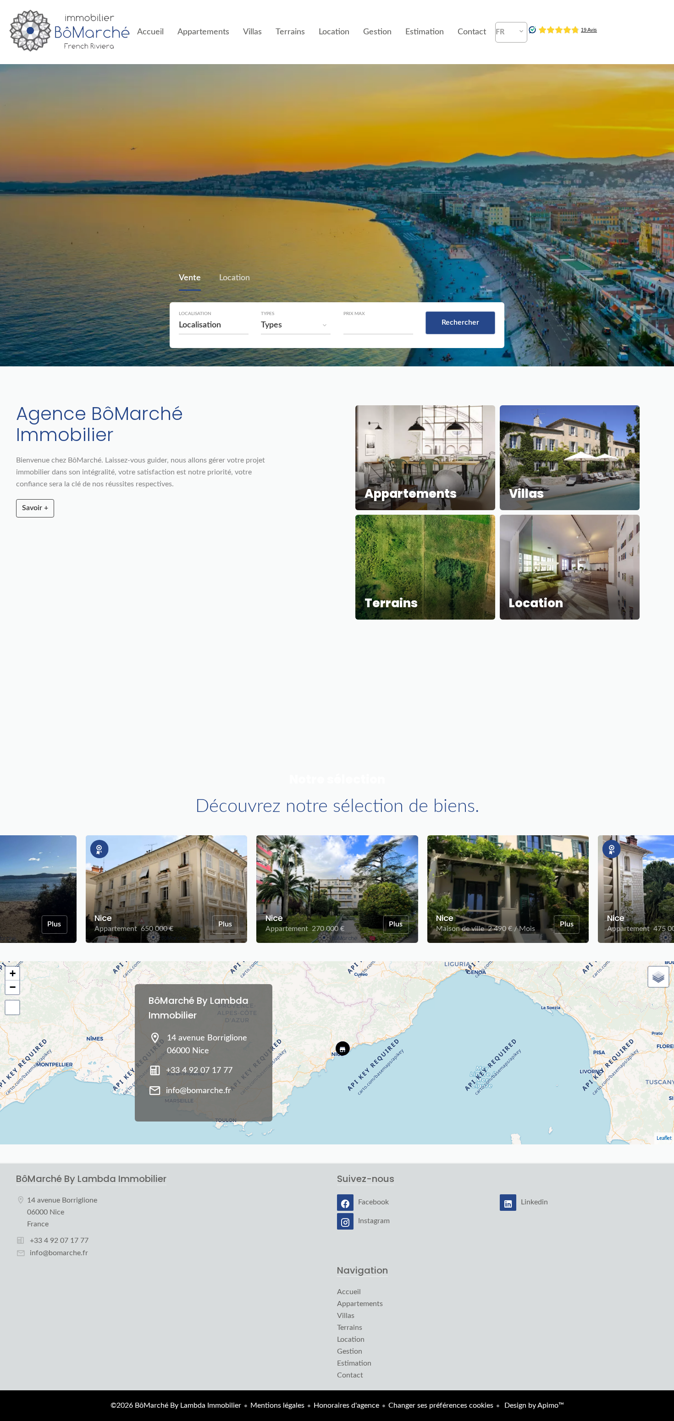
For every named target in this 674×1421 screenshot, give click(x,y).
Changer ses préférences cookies (440, 1405)
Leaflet (664, 1138)
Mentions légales (277, 1405)
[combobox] (214, 325)
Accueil (70, 32)
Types (267, 313)
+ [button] (13, 973)
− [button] (13, 987)
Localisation (195, 313)
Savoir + (35, 508)
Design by (533, 1405)
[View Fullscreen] (12, 1007)
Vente (190, 279)
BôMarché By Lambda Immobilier (91, 1178)
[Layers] (658, 977)
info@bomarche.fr (198, 1091)
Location (234, 279)
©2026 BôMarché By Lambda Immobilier (175, 1405)
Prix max (354, 313)
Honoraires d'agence (346, 1405)
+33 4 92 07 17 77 (199, 1071)
